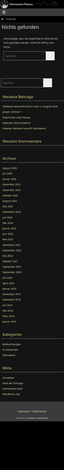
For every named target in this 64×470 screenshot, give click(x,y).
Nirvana (31, 418)
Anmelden (8, 377)
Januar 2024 (9, 228)
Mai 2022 (8, 255)
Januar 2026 (9, 179)
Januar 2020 (9, 288)
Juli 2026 (7, 173)
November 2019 (12, 294)
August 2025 (10, 201)
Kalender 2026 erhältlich (17, 123)
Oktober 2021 (10, 261)
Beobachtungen (12, 344)
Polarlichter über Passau (17, 117)
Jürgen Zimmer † (12, 111)
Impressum (24, 411)
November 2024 (12, 211)
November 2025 (12, 190)
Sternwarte (9, 355)
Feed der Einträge (13, 383)
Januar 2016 (9, 321)
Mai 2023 (8, 239)
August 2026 (10, 168)
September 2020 (12, 272)
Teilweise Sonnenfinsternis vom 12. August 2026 (30, 106)
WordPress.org (11, 394)
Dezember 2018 (11, 299)
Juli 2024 (7, 217)
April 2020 (8, 283)
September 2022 (12, 250)
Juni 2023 (8, 233)
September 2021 (12, 266)
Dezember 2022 (11, 244)
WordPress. (43, 418)
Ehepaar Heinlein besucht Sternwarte (24, 128)
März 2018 (9, 316)
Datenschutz (39, 411)
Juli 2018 (7, 305)
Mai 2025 (8, 206)
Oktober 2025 (10, 195)
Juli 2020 (7, 277)
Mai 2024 (8, 223)
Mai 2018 (8, 310)
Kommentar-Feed (12, 388)
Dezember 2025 (11, 184)
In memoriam (10, 349)
